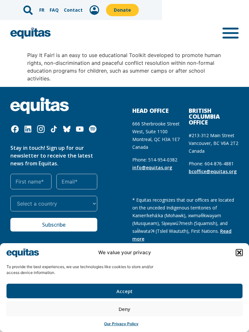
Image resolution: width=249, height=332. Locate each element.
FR (41, 10)
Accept (124, 291)
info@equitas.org (152, 167)
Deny (124, 309)
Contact (73, 10)
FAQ (54, 10)
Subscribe (53, 224)
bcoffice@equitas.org (213, 171)
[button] (239, 252)
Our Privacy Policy (121, 323)
